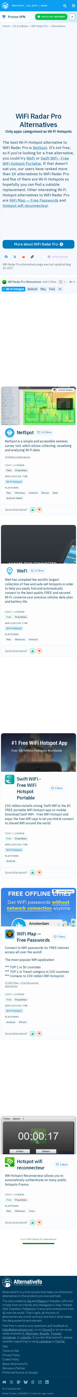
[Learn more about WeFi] (9, 571)
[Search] (65, 6)
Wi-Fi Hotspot (14, 481)
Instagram (9, 1337)
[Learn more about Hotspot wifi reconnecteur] (9, 1162)
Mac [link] (43, 289)
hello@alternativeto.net (17, 1329)
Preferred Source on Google (20, 1372)
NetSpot (40, 147)
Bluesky (44, 1333)
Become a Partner (13, 1368)
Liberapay (45, 1341)
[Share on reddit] (23, 256)
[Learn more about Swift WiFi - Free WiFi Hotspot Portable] (9, 779)
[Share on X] (14, 256)
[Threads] (33, 1382)
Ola (29, 1301)
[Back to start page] (5, 5)
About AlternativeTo (15, 1364)
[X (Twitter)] (11, 1382)
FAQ (5, 1346)
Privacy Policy (11, 1355)
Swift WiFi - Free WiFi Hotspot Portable (36, 161)
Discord (47, 1329)
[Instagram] (40, 1382)
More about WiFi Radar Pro (36, 244)
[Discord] (4, 1382)
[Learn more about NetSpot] (9, 432)
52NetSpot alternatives (17, 456)
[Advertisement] (38, 68)
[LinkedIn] (47, 1382)
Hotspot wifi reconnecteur (25, 205)
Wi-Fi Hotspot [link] (15, 289)
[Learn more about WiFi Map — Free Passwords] (9, 934)
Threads (56, 1333)
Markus (42, 1301)
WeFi (30, 158)
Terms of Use (10, 1351)
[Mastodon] (19, 1382)
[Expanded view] (61, 282)
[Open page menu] (73, 5)
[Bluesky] (26, 1382)
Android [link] (32, 289)
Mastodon (31, 1333)
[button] (44, 432)
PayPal (60, 1341)
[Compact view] (65, 282)
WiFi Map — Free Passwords (33, 200)
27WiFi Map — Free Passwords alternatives (22, 984)
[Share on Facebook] (6, 256)
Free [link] (52, 289)
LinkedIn (25, 1337)
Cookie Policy (10, 1359)
